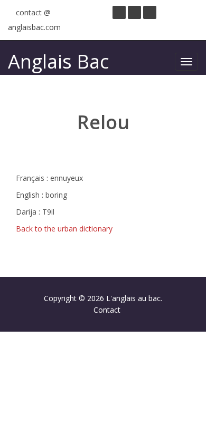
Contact (106, 310)
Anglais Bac (58, 61)
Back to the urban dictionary (64, 229)
